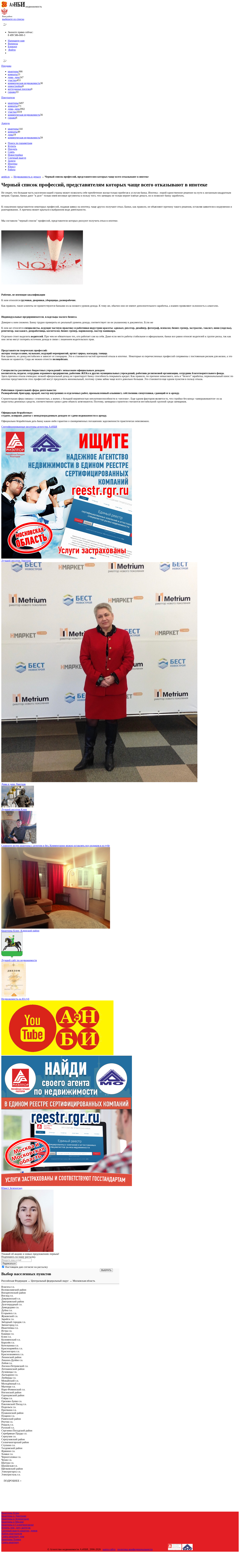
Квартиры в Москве (12, 1521)
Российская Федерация (14, 1280)
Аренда (5, 123)
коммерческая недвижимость (24, 83)
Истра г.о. (6, 1330)
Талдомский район (11, 1448)
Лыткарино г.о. (9, 1374)
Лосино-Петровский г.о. (14, 1366)
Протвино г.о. (9, 1410)
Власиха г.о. (8, 1286)
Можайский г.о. (10, 1380)
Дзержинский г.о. (11, 1298)
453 (19, 80)
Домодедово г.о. (10, 1307)
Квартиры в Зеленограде (15, 1518)
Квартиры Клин (10, 1513)
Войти (12, 49)
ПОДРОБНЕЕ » (12, 1480)
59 (41, 137)
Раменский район (11, 1418)
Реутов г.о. (7, 1421)
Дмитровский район (12, 1301)
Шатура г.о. (7, 1462)
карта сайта (109, 1549)
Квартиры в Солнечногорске (17, 1524)
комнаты (12, 74)
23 (18, 74)
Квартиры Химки (11, 1539)
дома (10, 134)
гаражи (12, 92)
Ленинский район (11, 1357)
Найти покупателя (11, 1533)
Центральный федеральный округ (50, 1280)
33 (17, 92)
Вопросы (13, 43)
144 (21, 128)
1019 (19, 111)
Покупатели (8, 97)
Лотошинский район (12, 1369)
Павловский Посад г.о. (14, 1404)
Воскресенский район (13, 1292)
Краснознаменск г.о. (12, 1354)
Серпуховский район (13, 1439)
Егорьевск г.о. (9, 1313)
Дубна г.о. (6, 1310)
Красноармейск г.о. (12, 1348)
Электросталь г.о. (11, 1474)
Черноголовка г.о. (11, 1457)
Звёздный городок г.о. (13, 1322)
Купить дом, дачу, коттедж (16, 1527)
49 (18, 131)
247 (22, 77)
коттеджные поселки (19, 89)
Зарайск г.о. (7, 1319)
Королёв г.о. (8, 1342)
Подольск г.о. (8, 1407)
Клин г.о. (6, 1336)
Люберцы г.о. (8, 1377)
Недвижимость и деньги (27, 176)
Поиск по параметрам (20, 143)
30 (41, 83)
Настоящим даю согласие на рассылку (26, 1267)
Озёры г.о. (7, 1398)
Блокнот (12, 46)
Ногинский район (11, 1392)
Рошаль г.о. (7, 1424)
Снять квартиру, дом (12, 1536)
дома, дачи (14, 77)
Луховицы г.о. (9, 1372)
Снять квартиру (10, 1542)
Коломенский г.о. (11, 1339)
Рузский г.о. (8, 1427)
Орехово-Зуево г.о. (11, 1401)
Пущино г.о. (8, 1415)
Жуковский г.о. (9, 1316)
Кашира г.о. (7, 1333)
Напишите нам (16, 40)
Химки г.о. (7, 1454)
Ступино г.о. (8, 1445)
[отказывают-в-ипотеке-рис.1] (42, 283)
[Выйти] (8, 52)
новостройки (15, 86)
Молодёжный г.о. (11, 1383)
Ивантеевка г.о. (9, 1328)
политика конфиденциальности (135, 1549)
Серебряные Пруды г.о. (14, 1433)
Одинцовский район (12, 1395)
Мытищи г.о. (8, 1386)
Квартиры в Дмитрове (13, 1516)
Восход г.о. (7, 1295)
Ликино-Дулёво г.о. (12, 1360)
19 (14, 134)
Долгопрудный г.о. (11, 1304)
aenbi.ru (5, 176)
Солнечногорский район (15, 1442)
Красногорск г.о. (10, 1351)
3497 (21, 103)
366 (21, 71)
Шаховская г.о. (9, 1465)
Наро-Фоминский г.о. (13, 1389)
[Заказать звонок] (5, 26)
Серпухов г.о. (8, 1436)
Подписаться (9, 1263)
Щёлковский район (12, 1468)
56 (41, 114)
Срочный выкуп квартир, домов (19, 1530)
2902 (22, 109)
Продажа (6, 66)
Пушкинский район (12, 1413)
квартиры (13, 71)
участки (12, 80)
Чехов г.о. (6, 1459)
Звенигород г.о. (9, 1325)
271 (19, 106)
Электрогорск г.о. (11, 1471)
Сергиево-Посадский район (16, 1430)
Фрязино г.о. (8, 1451)
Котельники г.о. (10, 1345)
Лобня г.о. (6, 1363)
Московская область (84, 1280)
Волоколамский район (13, 1289)
